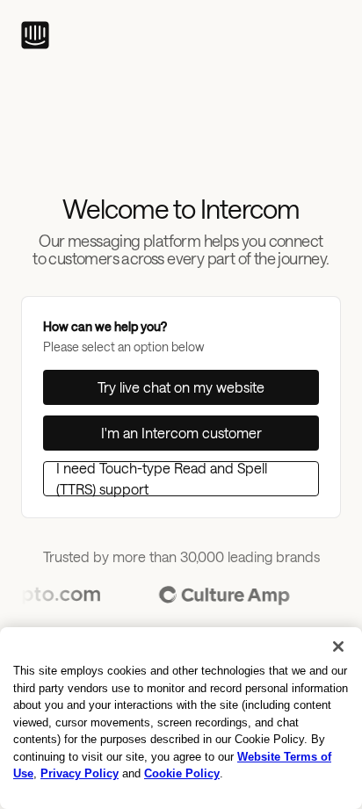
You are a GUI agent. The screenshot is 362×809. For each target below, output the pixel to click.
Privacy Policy (79, 773)
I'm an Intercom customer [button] (181, 432)
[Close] (338, 646)
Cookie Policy (182, 773)
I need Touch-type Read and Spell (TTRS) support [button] (161, 478)
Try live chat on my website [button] (181, 387)
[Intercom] (35, 35)
